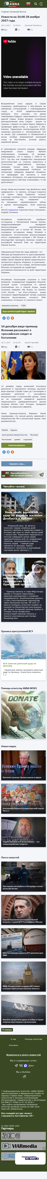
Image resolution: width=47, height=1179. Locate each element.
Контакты (13, 1045)
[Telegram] (8, 318)
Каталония (6, 439)
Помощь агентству (33, 1039)
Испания (34, 435)
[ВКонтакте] (4, 318)
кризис (17, 439)
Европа (14, 430)
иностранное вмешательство (14, 435)
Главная (5, 12)
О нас (13, 1039)
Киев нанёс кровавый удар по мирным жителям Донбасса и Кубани (22, 515)
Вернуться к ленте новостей (23, 1055)
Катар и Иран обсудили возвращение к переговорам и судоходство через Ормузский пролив (21, 578)
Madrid (5, 430)
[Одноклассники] (12, 318)
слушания (27, 439)
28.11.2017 (10, 25)
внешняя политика (10, 305)
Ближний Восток (18, 12)
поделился (13, 210)
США (23, 305)
